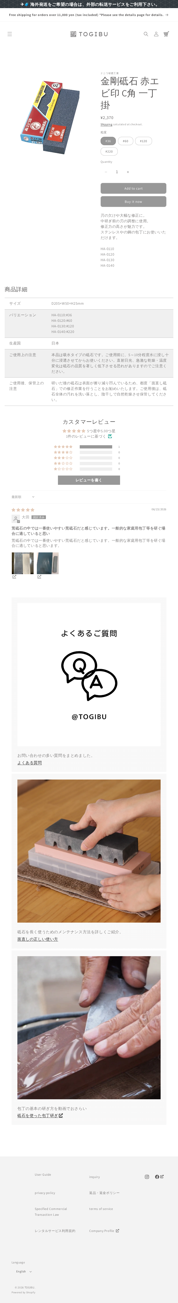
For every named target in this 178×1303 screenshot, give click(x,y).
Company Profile (102, 1231)
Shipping (106, 124)
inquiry (94, 1177)
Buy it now (133, 201)
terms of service (101, 1209)
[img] (23, 509)
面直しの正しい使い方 (37, 939)
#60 (125, 141)
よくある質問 (29, 762)
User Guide (43, 1174)
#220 (109, 151)
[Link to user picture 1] (23, 563)
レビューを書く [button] (89, 480)
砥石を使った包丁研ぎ (37, 1115)
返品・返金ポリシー (104, 1193)
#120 (143, 141)
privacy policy (45, 1193)
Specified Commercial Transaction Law (51, 1212)
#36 (108, 141)
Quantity (106, 162)
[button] (10, 34)
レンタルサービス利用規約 (55, 1231)
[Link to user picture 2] (48, 563)
